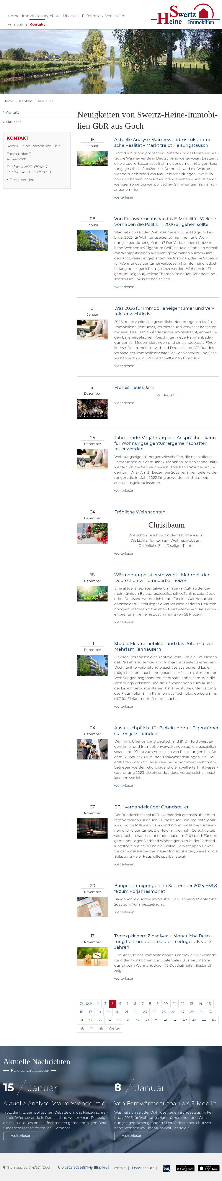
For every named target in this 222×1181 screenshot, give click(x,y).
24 (154, 1012)
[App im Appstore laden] (209, 1168)
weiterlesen (124, 197)
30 (211, 1012)
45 (214, 1020)
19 (108, 1012)
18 (99, 1012)
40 (166, 1020)
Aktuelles (13, 122)
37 (137, 1020)
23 (145, 1012)
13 (191, 1004)
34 (109, 1020)
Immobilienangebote (41, 16)
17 (90, 1012)
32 (90, 1020)
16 (81, 1012)
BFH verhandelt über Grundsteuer (151, 807)
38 (147, 1020)
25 (164, 1012)
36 (128, 1020)
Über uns (71, 16)
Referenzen (92, 16)
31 (81, 1020)
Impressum (96, 1168)
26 (173, 1012)
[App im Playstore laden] (185, 1168)
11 (174, 1004)
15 (209, 1004)
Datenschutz (143, 1168)
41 (175, 1020)
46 (82, 1028)
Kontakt (37, 24)
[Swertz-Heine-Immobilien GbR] (185, 13)
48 (101, 1028)
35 (119, 1020)
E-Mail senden (21, 180)
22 (135, 1012)
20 (117, 1012)
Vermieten (17, 24)
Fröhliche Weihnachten (140, 512)
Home (13, 16)
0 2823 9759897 (74, 1167)
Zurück (86, 1004)
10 (166, 1004)
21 (126, 1012)
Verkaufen (114, 16)
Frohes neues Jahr (134, 387)
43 (194, 1020)
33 (100, 1020)
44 (204, 1020)
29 (201, 1012)
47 (91, 1028)
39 (156, 1020)
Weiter (114, 1028)
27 (182, 1012)
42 (185, 1020)
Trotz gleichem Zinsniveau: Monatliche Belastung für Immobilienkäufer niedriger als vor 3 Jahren (163, 941)
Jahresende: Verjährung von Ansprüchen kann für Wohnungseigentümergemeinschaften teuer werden (165, 443)
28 (192, 1012)
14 (200, 1004)
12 (182, 1004)
